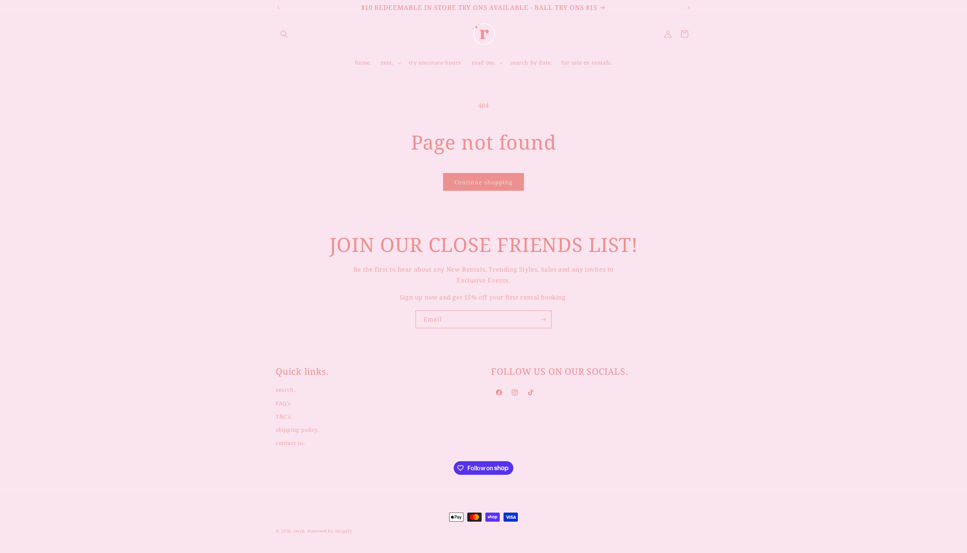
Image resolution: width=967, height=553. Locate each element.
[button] (284, 34)
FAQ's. (284, 403)
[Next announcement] (688, 7)
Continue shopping (483, 182)
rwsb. (300, 531)
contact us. (291, 442)
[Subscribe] (542, 319)
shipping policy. (297, 429)
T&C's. (284, 416)
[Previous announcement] (278, 7)
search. (285, 390)
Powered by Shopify (329, 531)
